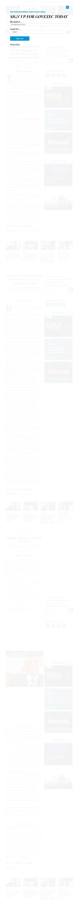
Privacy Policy (15, 44)
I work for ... (15, 29)
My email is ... (16, 21)
